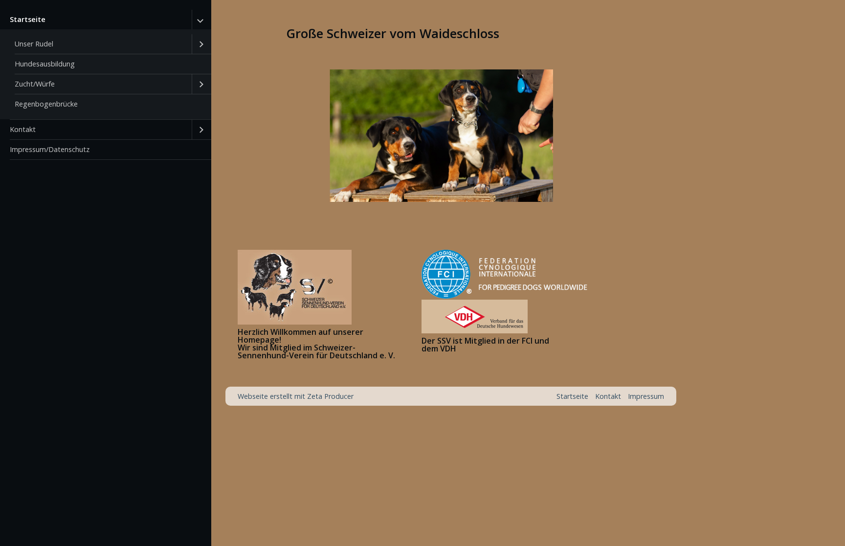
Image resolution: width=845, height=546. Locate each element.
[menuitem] (105, 65)
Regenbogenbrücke (46, 104)
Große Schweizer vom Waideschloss (392, 33)
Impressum (646, 396)
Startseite (27, 19)
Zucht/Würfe (35, 83)
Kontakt (23, 129)
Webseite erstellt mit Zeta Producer (296, 396)
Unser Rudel (34, 43)
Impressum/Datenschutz (49, 149)
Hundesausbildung (45, 63)
